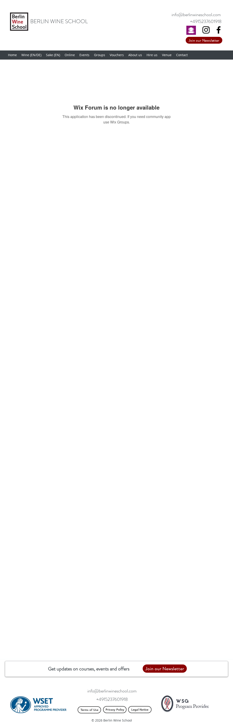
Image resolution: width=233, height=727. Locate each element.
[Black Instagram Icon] (206, 30)
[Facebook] (218, 30)
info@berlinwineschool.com (196, 14)
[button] (31, 55)
